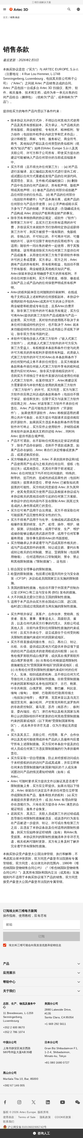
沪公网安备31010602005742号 (27, 1127)
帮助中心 (9, 981)
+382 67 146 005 (14, 1085)
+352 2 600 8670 (14, 1027)
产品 (6, 963)
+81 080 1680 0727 (57, 1062)
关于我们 (9, 991)
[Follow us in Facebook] (5, 1102)
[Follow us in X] (34, 1102)
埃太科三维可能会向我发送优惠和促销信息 (35, 945)
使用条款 (8, 1117)
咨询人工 (44, 1133)
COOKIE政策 (63, 1117)
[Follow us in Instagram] (19, 1102)
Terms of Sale (27, 1117)
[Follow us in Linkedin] (48, 1102)
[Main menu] (4, 9)
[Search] (69, 9)
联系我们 (8, 1121)
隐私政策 (45, 1117)
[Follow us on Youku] (62, 1102)
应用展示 (9, 972)
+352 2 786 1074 (14, 1032)
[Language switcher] (78, 9)
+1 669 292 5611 (55, 1023)
